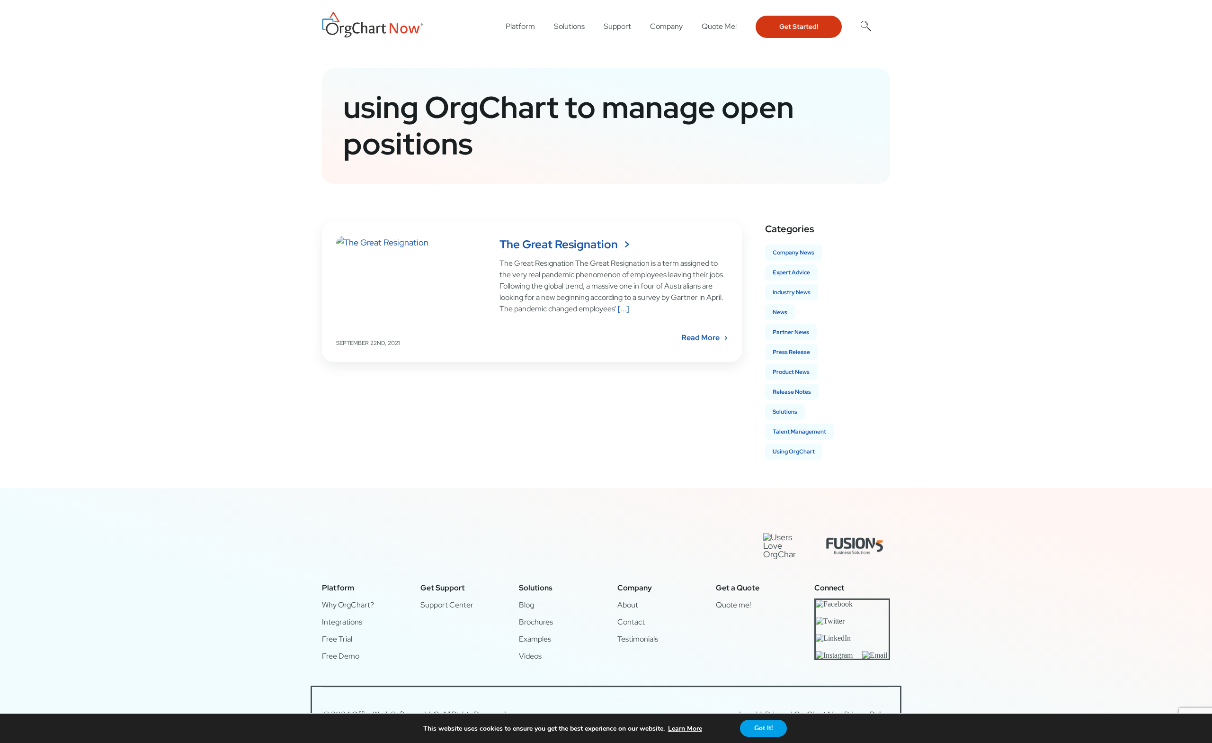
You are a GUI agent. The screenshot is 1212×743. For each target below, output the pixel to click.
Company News (793, 252)
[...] (622, 309)
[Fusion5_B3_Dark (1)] (854, 534)
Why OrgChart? (348, 605)
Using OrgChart (794, 451)
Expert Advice (791, 272)
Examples (535, 639)
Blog (526, 605)
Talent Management (799, 431)
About (627, 605)
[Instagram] (834, 655)
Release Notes (792, 392)
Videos (530, 656)
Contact (631, 622)
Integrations (342, 622)
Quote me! (733, 605)
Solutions (785, 412)
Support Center (446, 605)
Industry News (792, 292)
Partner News (791, 332)
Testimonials (637, 639)
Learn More (685, 728)
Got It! (763, 728)
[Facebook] (834, 603)
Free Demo (340, 656)
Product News (791, 372)
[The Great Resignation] (412, 284)
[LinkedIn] (833, 638)
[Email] (874, 655)
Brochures (536, 622)
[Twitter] (830, 621)
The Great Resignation (558, 244)
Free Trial (337, 639)
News (780, 312)
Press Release (791, 352)
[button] (866, 26)
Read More (700, 338)
